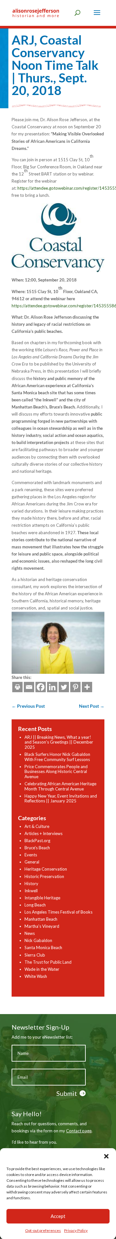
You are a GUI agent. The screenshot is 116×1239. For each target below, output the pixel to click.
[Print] (17, 687)
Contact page (79, 1130)
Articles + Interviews (43, 833)
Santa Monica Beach (43, 947)
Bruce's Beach (37, 847)
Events (30, 854)
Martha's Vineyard (41, 926)
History (31, 883)
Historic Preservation (44, 876)
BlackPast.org (37, 840)
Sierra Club (34, 955)
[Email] (29, 687)
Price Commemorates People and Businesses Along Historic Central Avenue (56, 771)
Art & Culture (36, 826)
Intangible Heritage (42, 897)
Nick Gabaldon (38, 940)
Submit (66, 1093)
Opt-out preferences (43, 1230)
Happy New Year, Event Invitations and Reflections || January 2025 (60, 798)
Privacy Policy (76, 1230)
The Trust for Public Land (48, 962)
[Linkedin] (52, 687)
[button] (106, 1156)
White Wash (35, 976)
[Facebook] (40, 687)
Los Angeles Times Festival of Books (58, 912)
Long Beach (35, 904)
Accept (58, 1216)
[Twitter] (64, 687)
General (31, 861)
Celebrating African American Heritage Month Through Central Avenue (60, 786)
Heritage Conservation (45, 869)
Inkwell (31, 890)
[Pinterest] (75, 687)
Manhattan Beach (40, 919)
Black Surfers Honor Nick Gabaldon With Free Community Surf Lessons (57, 757)
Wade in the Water (41, 969)
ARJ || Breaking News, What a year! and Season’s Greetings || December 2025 (58, 742)
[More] (87, 687)
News (29, 933)
